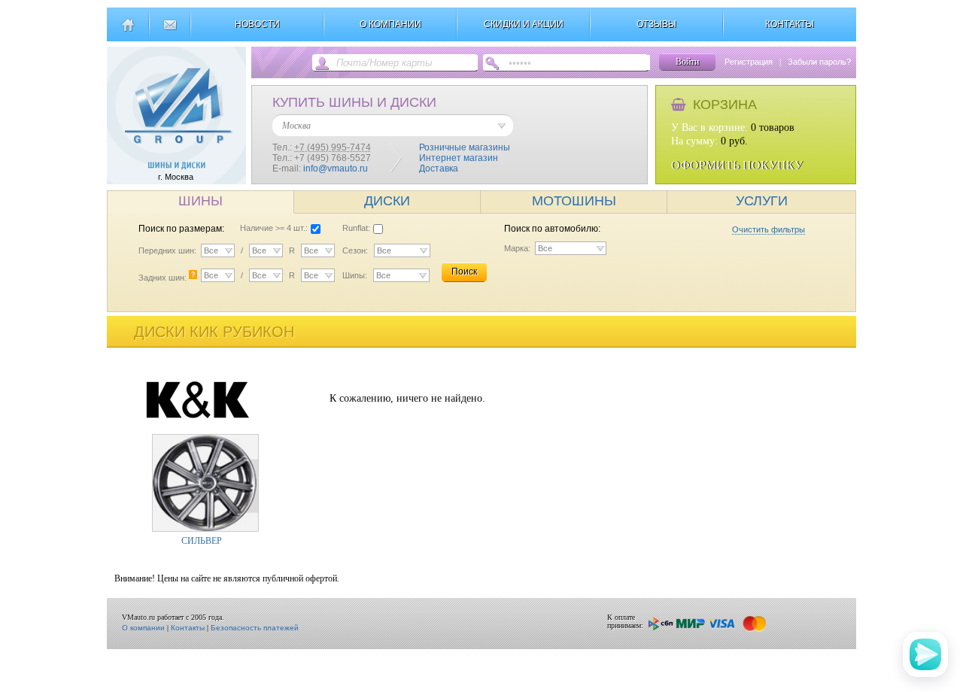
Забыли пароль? (819, 61)
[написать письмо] (169, 31)
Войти (687, 61)
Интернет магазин (458, 158)
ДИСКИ (387, 200)
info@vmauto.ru (335, 168)
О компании (143, 628)
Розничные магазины (464, 147)
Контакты (188, 628)
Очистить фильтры (768, 229)
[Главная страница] (127, 31)
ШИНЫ (200, 200)
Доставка (438, 168)
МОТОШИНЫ (574, 200)
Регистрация (749, 61)
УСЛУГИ (762, 200)
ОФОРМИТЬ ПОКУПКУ (737, 165)
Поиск (464, 271)
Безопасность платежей (255, 628)
